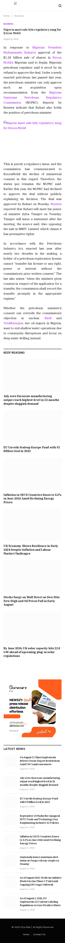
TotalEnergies (13, 323)
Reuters (56, 204)
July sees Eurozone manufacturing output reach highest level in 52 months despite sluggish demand (31, 399)
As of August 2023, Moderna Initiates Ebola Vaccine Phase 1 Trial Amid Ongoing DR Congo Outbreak (40, 881)
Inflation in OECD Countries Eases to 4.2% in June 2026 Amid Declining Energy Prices (32, 498)
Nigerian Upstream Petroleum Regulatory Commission (32, 97)
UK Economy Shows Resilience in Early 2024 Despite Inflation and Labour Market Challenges (30, 549)
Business (8, 24)
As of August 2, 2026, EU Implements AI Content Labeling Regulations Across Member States (40, 902)
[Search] (60, 6)
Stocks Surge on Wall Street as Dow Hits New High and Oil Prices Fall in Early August (31, 600)
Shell (48, 318)
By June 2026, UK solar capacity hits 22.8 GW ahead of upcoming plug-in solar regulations (31, 652)
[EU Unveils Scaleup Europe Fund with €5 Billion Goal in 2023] (32, 426)
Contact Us (39, 934)
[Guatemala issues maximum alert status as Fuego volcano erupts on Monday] (10, 861)
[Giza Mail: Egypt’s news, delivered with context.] (32, 5)
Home (26, 934)
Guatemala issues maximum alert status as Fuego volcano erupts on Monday (39, 861)
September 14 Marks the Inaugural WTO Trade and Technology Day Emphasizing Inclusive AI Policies (40, 819)
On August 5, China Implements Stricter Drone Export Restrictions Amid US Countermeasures (40, 761)
